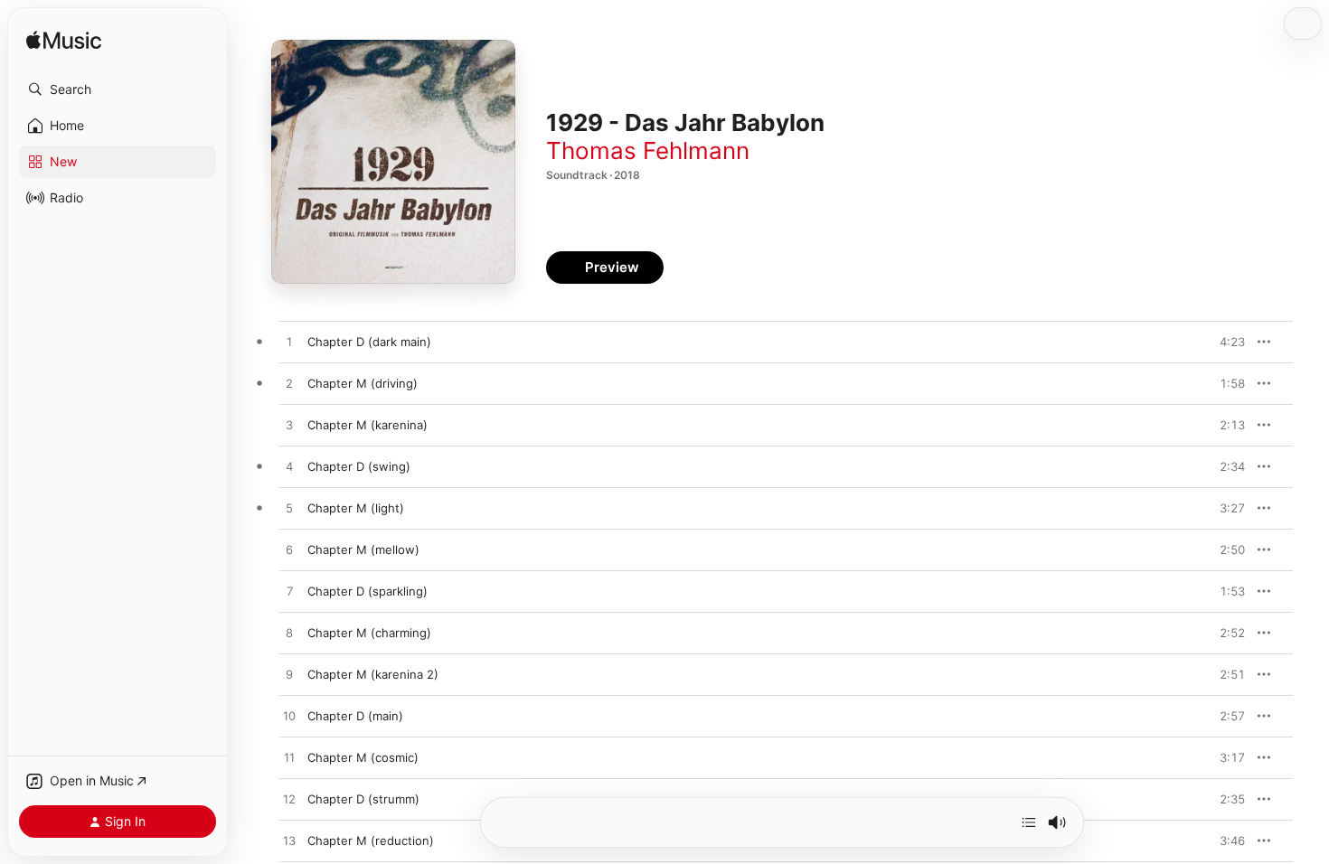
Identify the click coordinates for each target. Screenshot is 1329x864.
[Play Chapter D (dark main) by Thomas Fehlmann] (289, 342)
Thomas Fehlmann (647, 150)
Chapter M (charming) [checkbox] (369, 632)
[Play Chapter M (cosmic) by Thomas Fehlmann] (289, 758)
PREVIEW (1225, 341)
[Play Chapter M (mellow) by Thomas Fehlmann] (289, 550)
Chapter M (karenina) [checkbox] (367, 425)
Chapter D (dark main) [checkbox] (369, 341)
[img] (63, 41)
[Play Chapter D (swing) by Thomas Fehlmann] (289, 467)
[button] (117, 89)
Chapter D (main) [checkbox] (355, 716)
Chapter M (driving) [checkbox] (362, 383)
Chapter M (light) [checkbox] (355, 508)
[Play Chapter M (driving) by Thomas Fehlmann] (289, 384)
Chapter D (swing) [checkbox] (358, 466)
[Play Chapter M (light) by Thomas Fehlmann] (289, 509)
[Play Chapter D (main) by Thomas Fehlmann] (289, 717)
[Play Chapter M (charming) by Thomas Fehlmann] (289, 633)
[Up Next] (1029, 822)
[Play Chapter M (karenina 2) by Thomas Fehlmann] (289, 675)
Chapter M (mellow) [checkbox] (363, 549)
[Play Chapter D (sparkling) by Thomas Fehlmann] (289, 592)
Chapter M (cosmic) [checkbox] (363, 757)
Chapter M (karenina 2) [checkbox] (372, 674)
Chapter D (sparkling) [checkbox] (367, 591)
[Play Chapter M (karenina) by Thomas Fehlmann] (289, 426)
